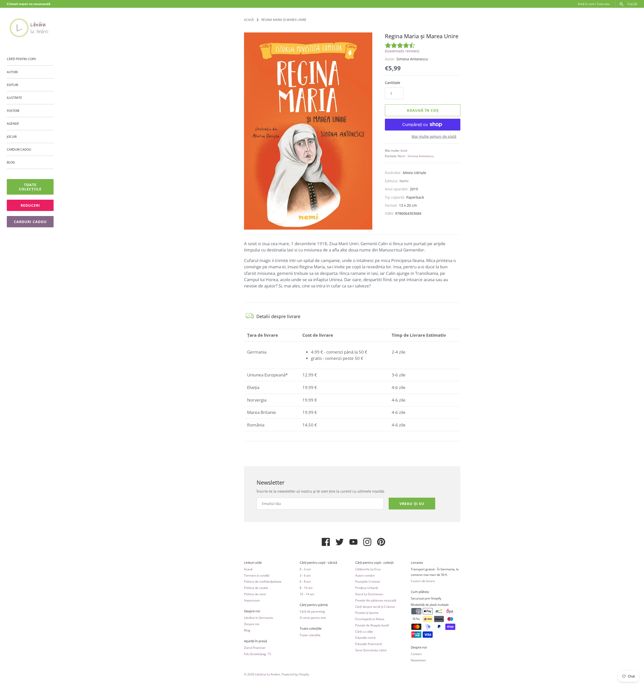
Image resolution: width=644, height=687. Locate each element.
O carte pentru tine (313, 618)
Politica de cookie (256, 588)
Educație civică (365, 637)
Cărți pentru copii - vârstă (318, 563)
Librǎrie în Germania (258, 618)
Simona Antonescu (421, 156)
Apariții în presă (255, 641)
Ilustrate (14, 98)
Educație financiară (368, 644)
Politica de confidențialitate (262, 581)
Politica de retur (255, 594)
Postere (13, 111)
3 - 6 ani (305, 575)
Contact (416, 654)
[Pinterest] (381, 544)
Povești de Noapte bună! (372, 625)
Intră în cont (586, 4)
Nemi (401, 156)
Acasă (248, 569)
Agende (13, 123)
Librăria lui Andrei (267, 674)
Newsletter (418, 660)
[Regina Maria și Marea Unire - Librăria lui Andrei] (308, 131)
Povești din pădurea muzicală (375, 600)
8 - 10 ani (306, 588)
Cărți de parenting (312, 611)
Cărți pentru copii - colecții (374, 563)
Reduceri (30, 205)
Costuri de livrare (423, 581)
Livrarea (417, 563)
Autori (12, 72)
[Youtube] (353, 544)
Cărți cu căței (364, 631)
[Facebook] (326, 544)
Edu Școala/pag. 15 (257, 654)
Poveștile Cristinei (367, 581)
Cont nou (603, 4)
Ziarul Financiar (255, 648)
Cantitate (392, 82)
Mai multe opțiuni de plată (434, 136)
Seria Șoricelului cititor (371, 650)
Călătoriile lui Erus (368, 569)
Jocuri (12, 137)
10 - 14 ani (307, 594)
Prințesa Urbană (366, 588)
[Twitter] (340, 544)
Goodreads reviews (402, 51)
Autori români (365, 575)
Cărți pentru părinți (314, 605)
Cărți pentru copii (21, 59)
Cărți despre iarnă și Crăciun (375, 607)
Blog (11, 162)
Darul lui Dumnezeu (369, 594)
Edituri (12, 85)
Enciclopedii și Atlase (369, 619)
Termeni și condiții (256, 575)
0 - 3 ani (305, 569)
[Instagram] (367, 544)
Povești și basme (367, 613)
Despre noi (252, 611)
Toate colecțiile (30, 186)
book (403, 150)
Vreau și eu (411, 503)
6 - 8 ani (305, 581)
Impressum (252, 600)
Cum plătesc (420, 592)
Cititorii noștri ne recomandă (28, 4)
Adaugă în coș (423, 110)
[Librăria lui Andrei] (30, 28)
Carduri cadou (19, 149)
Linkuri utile (253, 563)
